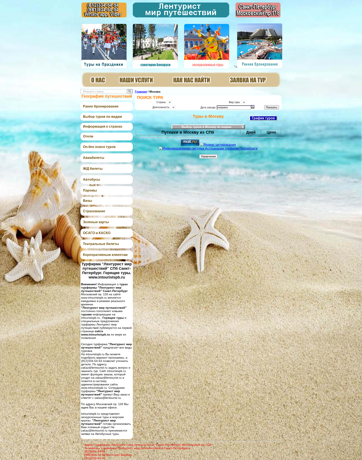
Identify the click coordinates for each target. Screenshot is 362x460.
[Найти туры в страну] (130, 91)
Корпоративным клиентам (105, 255)
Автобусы (91, 179)
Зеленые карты (96, 222)
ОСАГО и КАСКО (96, 233)
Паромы (90, 190)
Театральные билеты (101, 244)
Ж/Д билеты (93, 168)
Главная (141, 91)
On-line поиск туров (99, 147)
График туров (263, 118)
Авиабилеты (93, 157)
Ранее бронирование (101, 106)
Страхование (94, 211)
